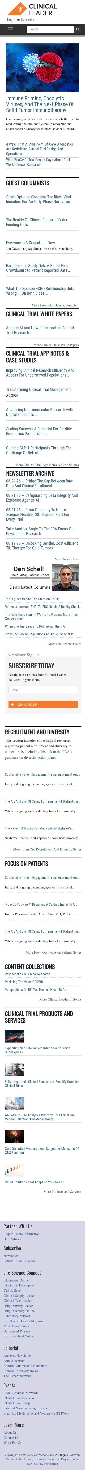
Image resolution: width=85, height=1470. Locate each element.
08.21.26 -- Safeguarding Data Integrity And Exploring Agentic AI (42, 498)
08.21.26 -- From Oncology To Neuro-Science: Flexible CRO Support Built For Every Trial (37, 514)
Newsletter (11, 1255)
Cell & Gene (12, 1290)
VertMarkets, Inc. (44, 1455)
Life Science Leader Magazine (24, 1321)
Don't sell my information (42, 1464)
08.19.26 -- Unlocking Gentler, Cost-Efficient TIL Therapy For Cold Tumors (42, 545)
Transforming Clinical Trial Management (38, 389)
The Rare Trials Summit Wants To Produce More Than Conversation (41, 617)
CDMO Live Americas (19, 1398)
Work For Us (12, 1442)
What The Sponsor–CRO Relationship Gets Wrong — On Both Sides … (40, 291)
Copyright (11, 1455)
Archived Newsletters (18, 1355)
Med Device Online (17, 1326)
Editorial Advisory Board (21, 1371)
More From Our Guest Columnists (55, 305)
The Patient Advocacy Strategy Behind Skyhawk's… (39, 828)
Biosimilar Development (20, 1285)
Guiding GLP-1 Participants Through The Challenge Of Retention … (39, 450)
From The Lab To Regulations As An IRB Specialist (39, 634)
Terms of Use (14, 1459)
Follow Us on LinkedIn (19, 1261)
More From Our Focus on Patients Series (53, 952)
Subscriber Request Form (63, 1459)
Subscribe (27, 19)
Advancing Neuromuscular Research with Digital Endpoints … (39, 412)
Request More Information (21, 1233)
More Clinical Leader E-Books (60, 999)
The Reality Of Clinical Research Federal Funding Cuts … (38, 222)
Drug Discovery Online (19, 1310)
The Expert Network (17, 1376)
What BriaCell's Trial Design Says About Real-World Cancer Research (38, 162)
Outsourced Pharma (17, 1331)
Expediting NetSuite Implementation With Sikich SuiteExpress (37, 1050)
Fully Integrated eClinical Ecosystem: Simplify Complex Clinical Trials (42, 1084)
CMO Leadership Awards (21, 1392)
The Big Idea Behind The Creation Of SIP (32, 599)
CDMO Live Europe (17, 1403)
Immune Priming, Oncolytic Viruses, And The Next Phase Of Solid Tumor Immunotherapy (40, 104)
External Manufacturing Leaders (25, 1408)
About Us (10, 1432)
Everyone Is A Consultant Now (30, 242)
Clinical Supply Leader (19, 1295)
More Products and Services (62, 1191)
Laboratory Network (17, 1316)
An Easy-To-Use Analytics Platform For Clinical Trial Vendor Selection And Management (40, 1117)
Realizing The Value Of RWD (24, 982)
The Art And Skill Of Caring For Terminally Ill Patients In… (42, 802)
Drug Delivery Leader (18, 1305)
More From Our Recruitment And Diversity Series (47, 849)
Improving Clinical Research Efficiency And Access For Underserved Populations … (40, 372)
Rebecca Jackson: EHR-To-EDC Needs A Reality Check (42, 607)
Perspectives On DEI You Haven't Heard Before (36, 990)
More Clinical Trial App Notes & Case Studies (47, 464)
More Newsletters (67, 559)
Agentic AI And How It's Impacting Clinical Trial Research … (40, 330)
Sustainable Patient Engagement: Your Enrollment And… (43, 775)
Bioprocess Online (16, 1280)
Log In (12, 19)
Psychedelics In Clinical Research (27, 974)
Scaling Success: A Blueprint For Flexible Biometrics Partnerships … (39, 431)
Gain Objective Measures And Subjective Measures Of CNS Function (42, 1151)
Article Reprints (14, 1360)
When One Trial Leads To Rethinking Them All (35, 626)
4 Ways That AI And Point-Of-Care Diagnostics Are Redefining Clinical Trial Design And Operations (40, 149)
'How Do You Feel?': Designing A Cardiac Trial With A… (41, 905)
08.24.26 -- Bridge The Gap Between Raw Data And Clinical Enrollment (39, 483)
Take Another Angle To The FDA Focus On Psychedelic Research (39, 531)
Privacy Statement (35, 1459)
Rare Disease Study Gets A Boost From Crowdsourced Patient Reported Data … (38, 268)
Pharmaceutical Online (19, 1336)
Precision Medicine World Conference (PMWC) (36, 1413)
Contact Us (11, 1437)
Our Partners (12, 1239)
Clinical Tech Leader (18, 1300)
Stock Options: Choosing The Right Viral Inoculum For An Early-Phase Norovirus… (39, 199)
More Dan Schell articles (64, 643)
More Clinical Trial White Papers (56, 345)
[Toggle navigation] (10, 29)
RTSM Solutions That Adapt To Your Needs (34, 1182)
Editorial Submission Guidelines (25, 1365)
